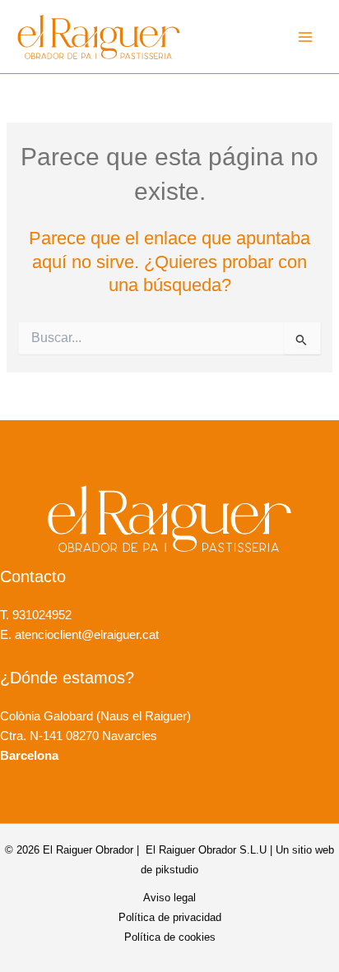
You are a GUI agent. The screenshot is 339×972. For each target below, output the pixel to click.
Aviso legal (169, 897)
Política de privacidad (169, 917)
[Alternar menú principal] (305, 37)
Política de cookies (170, 937)
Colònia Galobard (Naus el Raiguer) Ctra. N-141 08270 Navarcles (95, 736)
